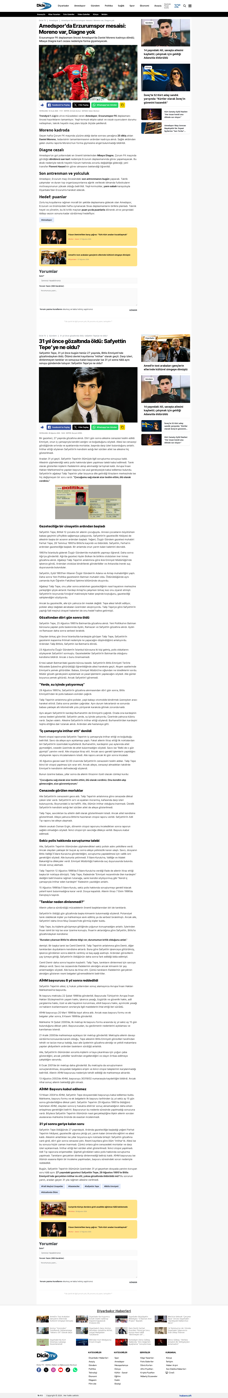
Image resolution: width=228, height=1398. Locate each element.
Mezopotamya (121, 1365)
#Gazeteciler (74, 1186)
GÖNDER (133, 310)
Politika (92, 1369)
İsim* (41, 276)
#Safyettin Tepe (92, 1186)
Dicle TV (42, 20)
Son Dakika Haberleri (176, 1369)
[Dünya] (165, 77)
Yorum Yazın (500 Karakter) (51, 286)
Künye (95, 14)
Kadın (117, 1380)
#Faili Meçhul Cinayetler (52, 1186)
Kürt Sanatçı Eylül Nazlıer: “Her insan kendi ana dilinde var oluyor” (176, 114)
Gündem (53, 335)
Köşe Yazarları (54, 14)
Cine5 (171, 1372)
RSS (41, 1395)
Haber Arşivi (172, 1365)
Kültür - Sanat (121, 1372)
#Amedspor (46, 220)
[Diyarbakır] (165, 347)
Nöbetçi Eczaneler (149, 1376)
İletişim (104, 14)
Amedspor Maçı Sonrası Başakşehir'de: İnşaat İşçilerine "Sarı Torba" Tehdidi (175, 128)
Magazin (93, 1380)
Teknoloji (93, 1372)
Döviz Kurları (146, 1365)
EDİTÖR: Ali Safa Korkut (72, 111)
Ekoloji (118, 1383)
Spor (117, 1357)
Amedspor (53, 20)
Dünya (118, 1369)
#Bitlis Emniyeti (111, 1186)
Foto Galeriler (68, 14)
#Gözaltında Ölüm (49, 1192)
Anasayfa (41, 14)
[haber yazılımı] (185, 1395)
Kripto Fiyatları (147, 1372)
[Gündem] (165, 32)
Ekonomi (93, 1376)
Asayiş (92, 1361)
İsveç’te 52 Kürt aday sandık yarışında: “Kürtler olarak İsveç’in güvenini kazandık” (164, 98)
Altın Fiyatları (146, 1369)
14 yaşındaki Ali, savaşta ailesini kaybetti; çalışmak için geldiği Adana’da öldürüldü (163, 54)
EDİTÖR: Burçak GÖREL (74, 433)
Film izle (92, 1383)
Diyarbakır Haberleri (98, 1357)
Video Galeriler (84, 14)
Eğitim (118, 1376)
